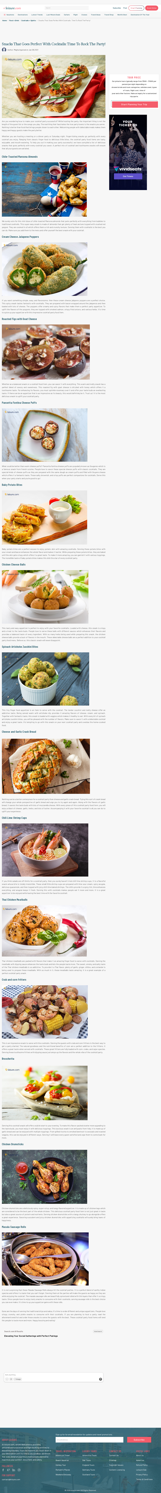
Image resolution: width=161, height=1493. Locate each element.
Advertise (140, 1460)
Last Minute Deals (53, 15)
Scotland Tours (88, 1474)
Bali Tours (86, 1460)
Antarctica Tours (89, 1455)
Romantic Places (63, 1470)
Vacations (10, 15)
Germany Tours (88, 1470)
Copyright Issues (116, 1465)
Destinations (23, 15)
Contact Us (114, 1455)
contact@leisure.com (11, 1479)
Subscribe (117, 8)
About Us (140, 1455)
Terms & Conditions (144, 1479)
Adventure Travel (63, 1455)
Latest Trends (37, 15)
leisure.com (75, 1490)
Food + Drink (14, 20)
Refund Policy (142, 1465)
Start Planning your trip (134, 104)
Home (4, 20)
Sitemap (112, 1460)
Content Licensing (117, 1470)
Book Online (151, 8)
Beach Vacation (62, 1460)
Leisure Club (141, 1470)
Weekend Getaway (63, 1474)
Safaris (67, 15)
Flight (75, 15)
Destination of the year (140, 15)
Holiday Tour (61, 1465)
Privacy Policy (142, 1474)
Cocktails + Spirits (28, 20)
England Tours (88, 1465)
